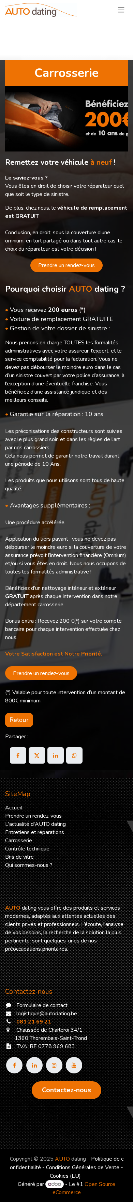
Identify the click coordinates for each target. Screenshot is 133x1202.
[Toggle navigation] (121, 10)
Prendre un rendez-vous (66, 265)
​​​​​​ (66, 1090)
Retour (19, 720)
